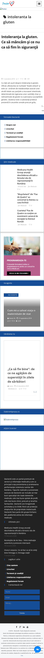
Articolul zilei (22, 186)
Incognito (12, 295)
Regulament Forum (14, 137)
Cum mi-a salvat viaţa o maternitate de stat (21, 312)
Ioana (11, 386)
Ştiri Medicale (32, 186)
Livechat (10, 129)
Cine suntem (12, 565)
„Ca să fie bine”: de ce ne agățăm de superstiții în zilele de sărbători (21, 375)
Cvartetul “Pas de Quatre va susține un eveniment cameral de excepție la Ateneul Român (27, 216)
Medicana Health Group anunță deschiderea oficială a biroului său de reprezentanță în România (27, 176)
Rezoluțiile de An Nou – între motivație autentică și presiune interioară (20, 541)
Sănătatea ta (12, 389)
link (22, 655)
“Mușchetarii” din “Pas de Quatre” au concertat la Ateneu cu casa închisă (27, 198)
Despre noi (11, 125)
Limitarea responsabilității (18, 141)
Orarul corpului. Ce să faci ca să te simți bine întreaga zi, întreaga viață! (20, 551)
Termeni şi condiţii (14, 133)
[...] (35, 392)
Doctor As (12, 318)
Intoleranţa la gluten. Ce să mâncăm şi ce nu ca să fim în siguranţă (20, 42)
